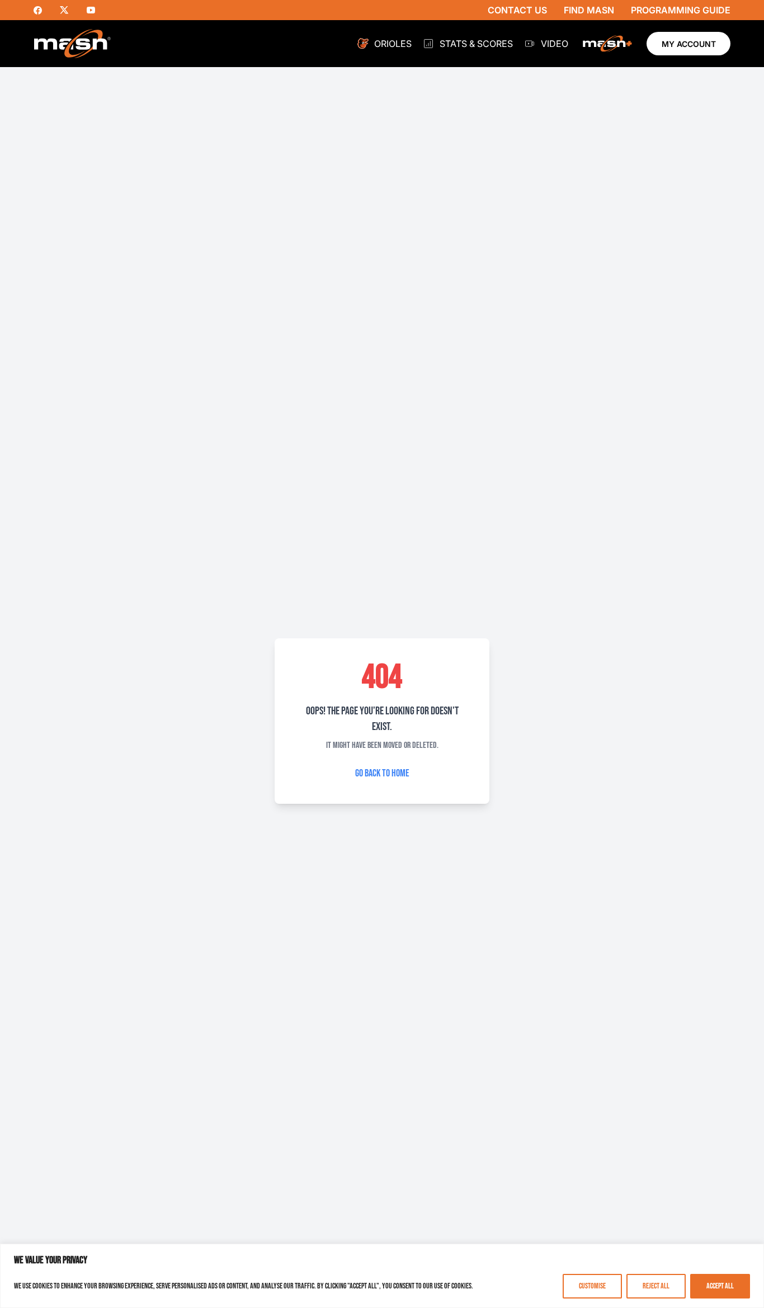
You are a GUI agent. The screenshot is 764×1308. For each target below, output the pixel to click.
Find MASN (589, 10)
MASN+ (607, 43)
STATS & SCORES (476, 43)
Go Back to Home (382, 773)
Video (554, 43)
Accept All (720, 1286)
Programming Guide (680, 10)
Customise (592, 1286)
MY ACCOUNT (689, 44)
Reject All (656, 1286)
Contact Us (517, 10)
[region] (382, 1276)
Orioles (393, 43)
